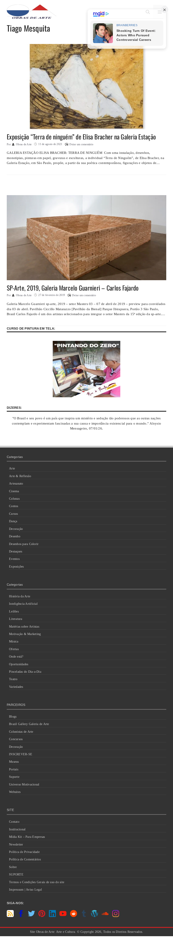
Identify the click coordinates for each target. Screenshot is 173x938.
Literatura (15, 619)
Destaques (15, 551)
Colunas (14, 498)
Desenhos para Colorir (24, 544)
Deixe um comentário (81, 144)
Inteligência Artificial (23, 603)
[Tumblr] (83, 916)
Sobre (13, 867)
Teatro (13, 679)
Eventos (14, 559)
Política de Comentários (25, 859)
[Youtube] (62, 916)
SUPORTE (16, 874)
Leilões (14, 611)
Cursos (13, 513)
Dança (13, 521)
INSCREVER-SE (20, 754)
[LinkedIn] (52, 916)
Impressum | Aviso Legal (25, 889)
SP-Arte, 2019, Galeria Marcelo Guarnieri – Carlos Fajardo (73, 287)
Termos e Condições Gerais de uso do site (36, 882)
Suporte (14, 777)
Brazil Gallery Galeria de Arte (29, 724)
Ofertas (14, 649)
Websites (14, 792)
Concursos (16, 739)
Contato (14, 821)
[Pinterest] (41, 916)
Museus (14, 761)
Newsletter (16, 844)
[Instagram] (115, 916)
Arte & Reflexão (20, 476)
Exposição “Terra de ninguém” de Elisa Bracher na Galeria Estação (81, 136)
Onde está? (16, 656)
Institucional (17, 829)
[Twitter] (31, 916)
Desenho (14, 536)
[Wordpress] (94, 916)
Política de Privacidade (24, 852)
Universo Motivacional (24, 784)
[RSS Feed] (10, 916)
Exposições (16, 566)
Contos (13, 506)
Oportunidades (18, 664)
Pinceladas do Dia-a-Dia (25, 671)
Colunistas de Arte (21, 731)
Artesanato (16, 483)
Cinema (14, 491)
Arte (12, 468)
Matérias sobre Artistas (24, 626)
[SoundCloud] (105, 916)
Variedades (16, 686)
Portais (13, 769)
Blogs (12, 716)
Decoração (16, 529)
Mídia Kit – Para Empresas (27, 837)
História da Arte (19, 596)
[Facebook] (20, 916)
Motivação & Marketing (25, 634)
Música (13, 641)
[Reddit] (73, 916)
